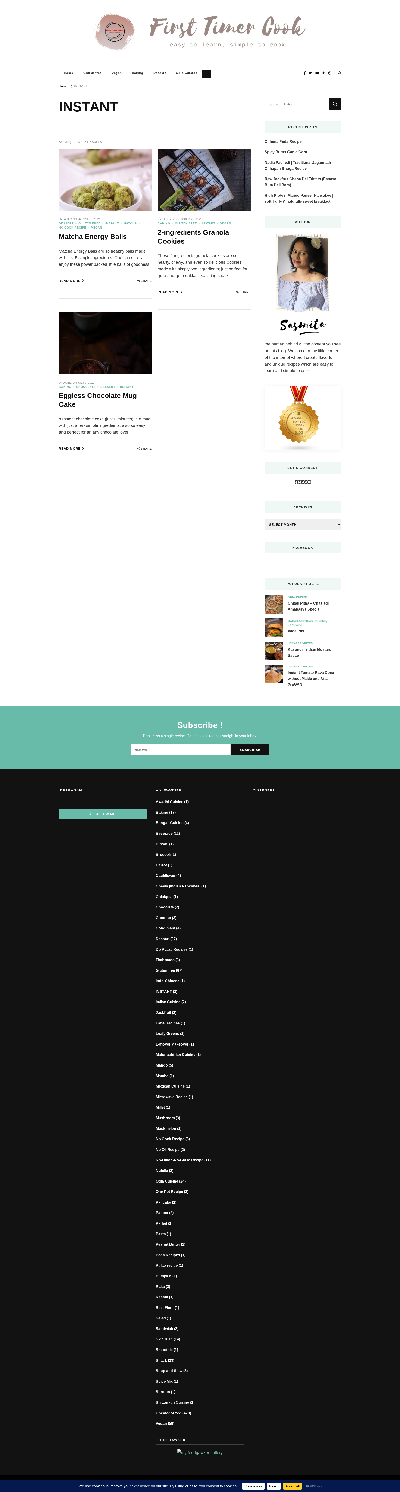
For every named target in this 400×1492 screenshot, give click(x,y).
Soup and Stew (169, 1371)
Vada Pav (296, 631)
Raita (160, 1287)
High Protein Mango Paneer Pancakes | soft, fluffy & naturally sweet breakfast (299, 198)
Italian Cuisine (168, 1002)
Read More (70, 281)
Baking (137, 73)
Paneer (162, 1213)
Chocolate (86, 386)
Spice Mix (164, 1381)
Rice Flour (165, 1308)
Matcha (130, 223)
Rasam (162, 1297)
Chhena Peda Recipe (283, 142)
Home (68, 73)
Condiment (165, 928)
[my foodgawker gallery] (200, 1452)
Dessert (159, 73)
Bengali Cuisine (170, 823)
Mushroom (165, 1118)
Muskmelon (166, 1129)
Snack (161, 1360)
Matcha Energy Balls (93, 236)
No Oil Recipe (168, 1150)
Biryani (162, 844)
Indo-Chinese (167, 981)
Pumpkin (164, 1276)
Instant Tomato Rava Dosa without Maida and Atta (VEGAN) (311, 678)
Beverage (164, 833)
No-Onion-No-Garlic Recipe (179, 1160)
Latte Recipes (168, 1023)
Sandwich (295, 625)
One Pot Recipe (169, 1192)
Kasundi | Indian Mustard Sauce (309, 652)
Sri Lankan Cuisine (172, 1402)
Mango (162, 1065)
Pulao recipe (167, 1265)
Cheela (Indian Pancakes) (178, 886)
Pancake (163, 1202)
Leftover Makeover (172, 1044)
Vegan (117, 73)
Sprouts (163, 1392)
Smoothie (164, 1350)
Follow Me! (105, 814)
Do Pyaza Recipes (172, 949)
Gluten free (92, 73)
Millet (160, 1107)
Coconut (163, 918)
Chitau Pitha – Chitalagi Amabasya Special (308, 606)
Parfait (161, 1223)
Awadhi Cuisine (169, 802)
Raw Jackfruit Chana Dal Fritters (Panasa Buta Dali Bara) (300, 182)
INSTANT (112, 223)
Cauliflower (165, 875)
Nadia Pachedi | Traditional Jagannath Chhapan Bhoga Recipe (298, 166)
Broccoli (163, 854)
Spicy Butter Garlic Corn (286, 152)
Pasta (161, 1234)
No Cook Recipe (72, 227)
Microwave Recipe (172, 1097)
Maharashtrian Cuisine (307, 621)
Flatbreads (165, 960)
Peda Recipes (168, 1255)
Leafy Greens (167, 1034)
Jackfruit (163, 1013)
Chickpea (164, 897)
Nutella (162, 1171)
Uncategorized (300, 643)
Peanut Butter (168, 1244)
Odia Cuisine (186, 73)
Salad (161, 1318)
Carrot (161, 865)
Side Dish (164, 1339)
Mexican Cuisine (170, 1086)
